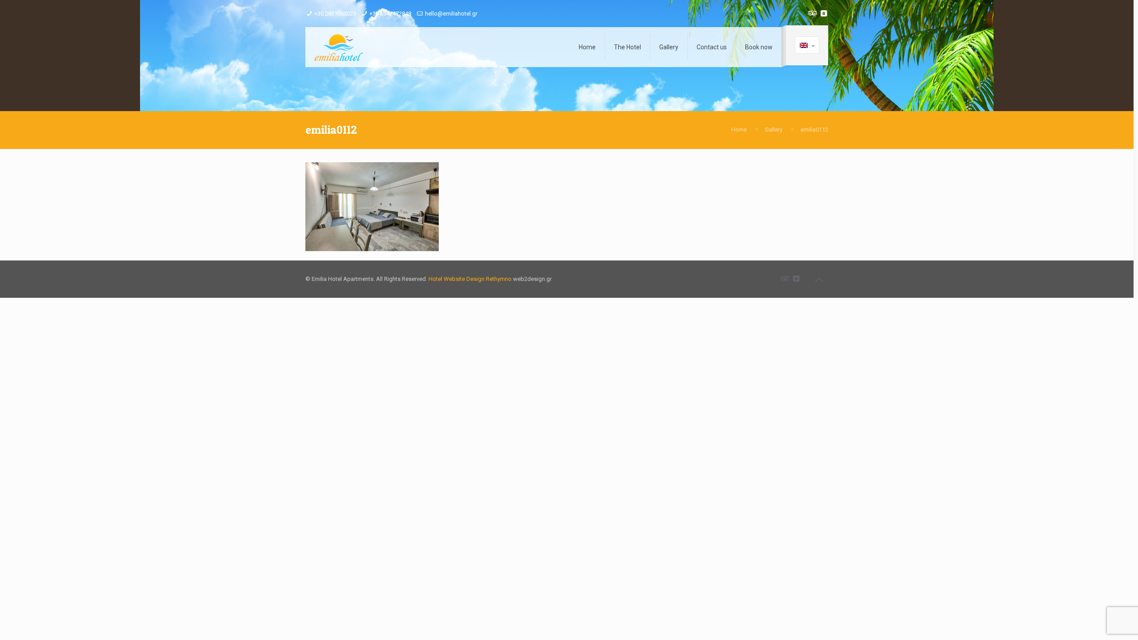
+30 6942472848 (390, 13)
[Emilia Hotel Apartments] (338, 47)
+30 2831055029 (335, 13)
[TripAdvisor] (811, 13)
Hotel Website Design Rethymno (470, 279)
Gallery (773, 129)
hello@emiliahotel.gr (451, 13)
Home (739, 129)
